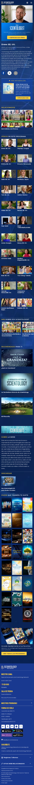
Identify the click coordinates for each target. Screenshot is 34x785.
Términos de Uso (5, 776)
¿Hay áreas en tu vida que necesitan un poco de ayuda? (23, 86)
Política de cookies (6, 778)
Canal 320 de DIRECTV (8, 711)
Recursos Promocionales (8, 697)
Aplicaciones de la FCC (7, 770)
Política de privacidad (6, 780)
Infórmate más (23, 98)
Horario (4, 687)
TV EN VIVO (5, 684)
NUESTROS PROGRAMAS (9, 703)
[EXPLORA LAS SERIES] (6, 505)
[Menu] (31, 3)
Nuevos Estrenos (6, 694)
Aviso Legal (4, 782)
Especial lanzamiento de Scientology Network (15, 677)
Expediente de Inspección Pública (9, 768)
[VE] (27, 520)
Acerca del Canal (6, 680)
